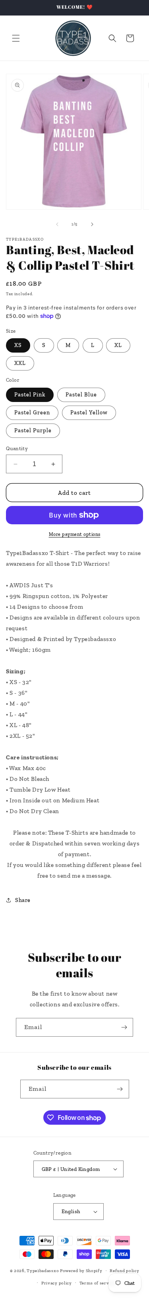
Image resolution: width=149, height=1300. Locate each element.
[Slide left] (57, 224)
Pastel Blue (81, 394)
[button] (16, 38)
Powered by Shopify (81, 1270)
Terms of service (97, 1283)
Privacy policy (56, 1283)
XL (118, 345)
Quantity (17, 448)
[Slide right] (92, 224)
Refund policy (124, 1270)
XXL (20, 363)
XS (18, 345)
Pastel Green (32, 412)
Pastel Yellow (89, 412)
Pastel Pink (29, 394)
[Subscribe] (124, 1027)
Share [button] (23, 900)
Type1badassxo (43, 1270)
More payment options (75, 534)
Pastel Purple (33, 430)
